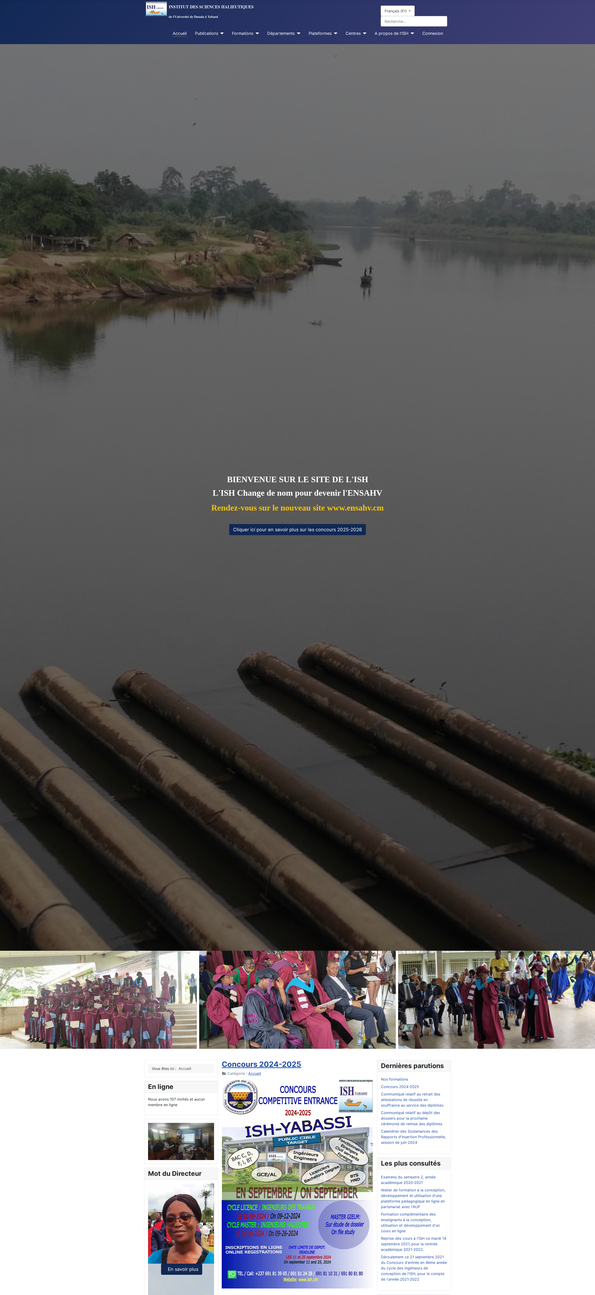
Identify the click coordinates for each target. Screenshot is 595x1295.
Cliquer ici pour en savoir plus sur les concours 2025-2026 (297, 529)
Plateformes (320, 33)
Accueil (180, 33)
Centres (353, 33)
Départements (281, 33)
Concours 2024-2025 (261, 1064)
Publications (206, 33)
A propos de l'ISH (391, 33)
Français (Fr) (396, 11)
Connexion (432, 33)
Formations (242, 33)
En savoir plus (181, 1269)
